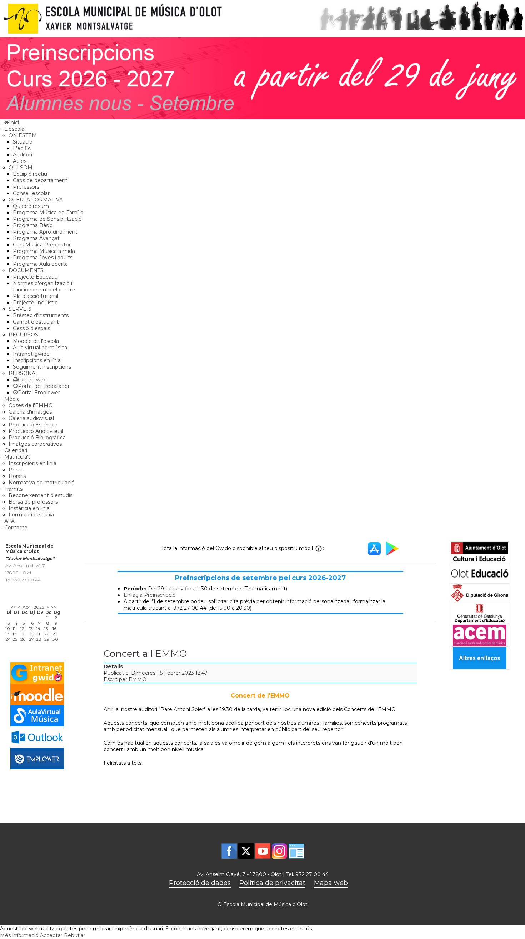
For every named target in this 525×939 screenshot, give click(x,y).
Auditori (22, 154)
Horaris (17, 476)
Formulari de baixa (31, 514)
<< (13, 607)
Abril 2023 (33, 607)
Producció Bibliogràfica (37, 437)
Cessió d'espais (31, 328)
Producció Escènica (33, 424)
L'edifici (22, 148)
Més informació (19, 935)
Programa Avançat (36, 238)
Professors (26, 187)
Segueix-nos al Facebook (229, 851)
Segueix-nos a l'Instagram (279, 851)
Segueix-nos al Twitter (246, 851)
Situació (22, 142)
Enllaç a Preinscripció (150, 595)
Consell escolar (31, 193)
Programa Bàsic (32, 225)
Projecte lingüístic (35, 302)
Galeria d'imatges (30, 412)
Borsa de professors (33, 502)
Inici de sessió (296, 851)
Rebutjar (74, 935)
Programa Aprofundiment (45, 232)
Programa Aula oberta (40, 264)
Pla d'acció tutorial (35, 296)
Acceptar (51, 935)
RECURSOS (23, 334)
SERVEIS (20, 309)
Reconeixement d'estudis (40, 495)
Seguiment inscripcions (42, 367)
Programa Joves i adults (42, 257)
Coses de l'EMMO (31, 405)
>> (53, 607)
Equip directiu (30, 174)
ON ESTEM (23, 135)
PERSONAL (24, 373)
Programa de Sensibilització (47, 219)
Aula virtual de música (40, 347)
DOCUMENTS (26, 270)
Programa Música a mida (44, 251)
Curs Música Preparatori (42, 244)
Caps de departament (40, 180)
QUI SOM (20, 167)
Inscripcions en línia (37, 360)
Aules (19, 161)
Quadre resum (31, 206)
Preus (16, 469)
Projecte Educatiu (35, 277)
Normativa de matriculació (42, 482)
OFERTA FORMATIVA (36, 199)
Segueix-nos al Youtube (262, 851)
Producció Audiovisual (36, 431)
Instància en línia (29, 508)
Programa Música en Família (48, 212)
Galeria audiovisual (31, 418)
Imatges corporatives (35, 444)
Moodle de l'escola (36, 341)
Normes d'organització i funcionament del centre (44, 286)
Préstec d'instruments (41, 315)
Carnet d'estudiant (36, 322)
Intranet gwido (31, 354)
